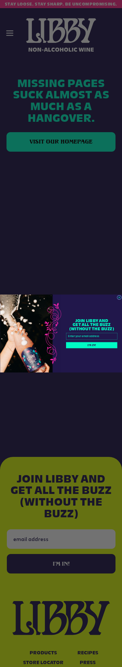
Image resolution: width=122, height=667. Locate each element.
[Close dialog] (119, 297)
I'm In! (91, 345)
